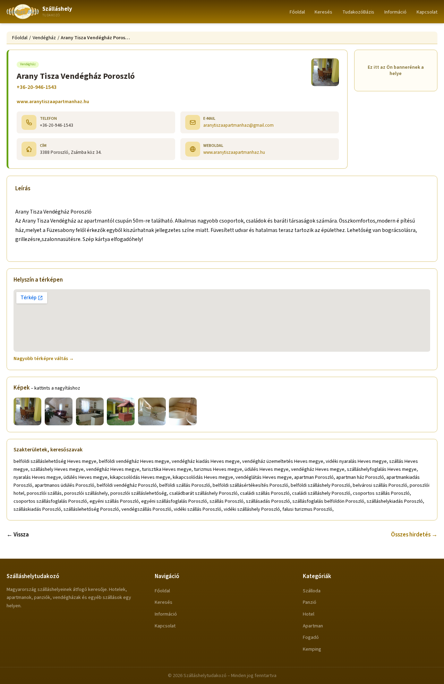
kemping (312, 649)
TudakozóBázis (358, 12)
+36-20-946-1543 (37, 87)
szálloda (312, 590)
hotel (308, 614)
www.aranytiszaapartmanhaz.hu (53, 101)
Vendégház (44, 37)
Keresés (323, 12)
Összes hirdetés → (414, 535)
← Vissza (18, 535)
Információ (395, 12)
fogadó (311, 637)
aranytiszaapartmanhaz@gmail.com (238, 125)
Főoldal (297, 12)
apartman (313, 625)
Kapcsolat (427, 12)
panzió (309, 602)
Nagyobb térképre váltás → (44, 358)
